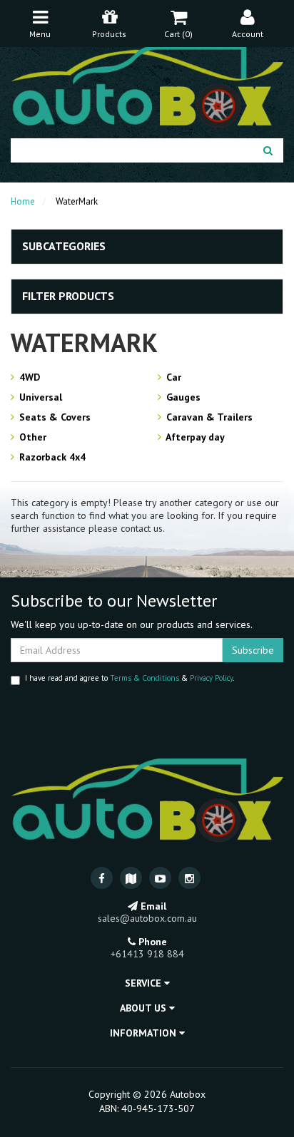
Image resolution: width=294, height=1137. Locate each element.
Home (23, 201)
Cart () (178, 34)
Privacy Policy (211, 678)
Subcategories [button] (64, 246)
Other (31, 437)
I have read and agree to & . (129, 678)
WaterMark (77, 201)
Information (144, 1033)
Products (109, 34)
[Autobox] (147, 84)
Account (247, 34)
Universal (39, 397)
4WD (28, 377)
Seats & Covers (53, 417)
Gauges (182, 397)
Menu (40, 34)
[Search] (268, 150)
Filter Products (68, 296)
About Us (144, 1008)
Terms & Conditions (144, 678)
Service (144, 983)
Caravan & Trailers (208, 417)
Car (172, 377)
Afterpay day (194, 437)
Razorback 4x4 (51, 457)
